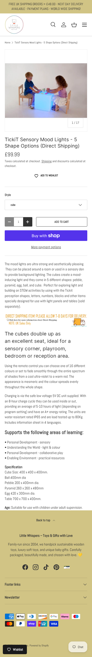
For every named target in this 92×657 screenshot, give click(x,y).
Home (7, 42)
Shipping (47, 161)
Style (8, 195)
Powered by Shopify (39, 645)
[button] (74, 25)
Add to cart (61, 222)
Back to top (43, 520)
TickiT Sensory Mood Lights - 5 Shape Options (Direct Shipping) (46, 42)
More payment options (46, 247)
